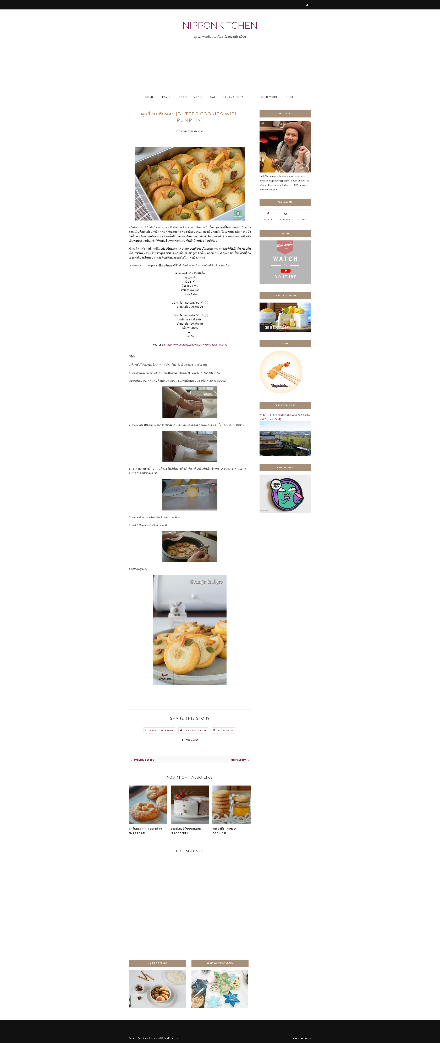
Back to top (301, 1038)
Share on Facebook (161, 730)
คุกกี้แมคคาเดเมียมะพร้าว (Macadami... (145, 831)
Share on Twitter (195, 730)
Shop (290, 97)
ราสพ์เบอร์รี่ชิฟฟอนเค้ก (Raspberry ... (186, 831)
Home (149, 97)
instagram (285, 219)
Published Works (266, 97)
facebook (267, 219)
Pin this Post (225, 730)
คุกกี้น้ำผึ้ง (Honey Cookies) (224, 831)
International (233, 97)
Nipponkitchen (220, 25)
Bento (182, 97)
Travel (165, 97)
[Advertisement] (103, 70)
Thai (211, 97)
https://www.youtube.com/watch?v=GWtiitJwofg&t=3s (195, 344)
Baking (194, 739)
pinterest (302, 219)
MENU (197, 97)
